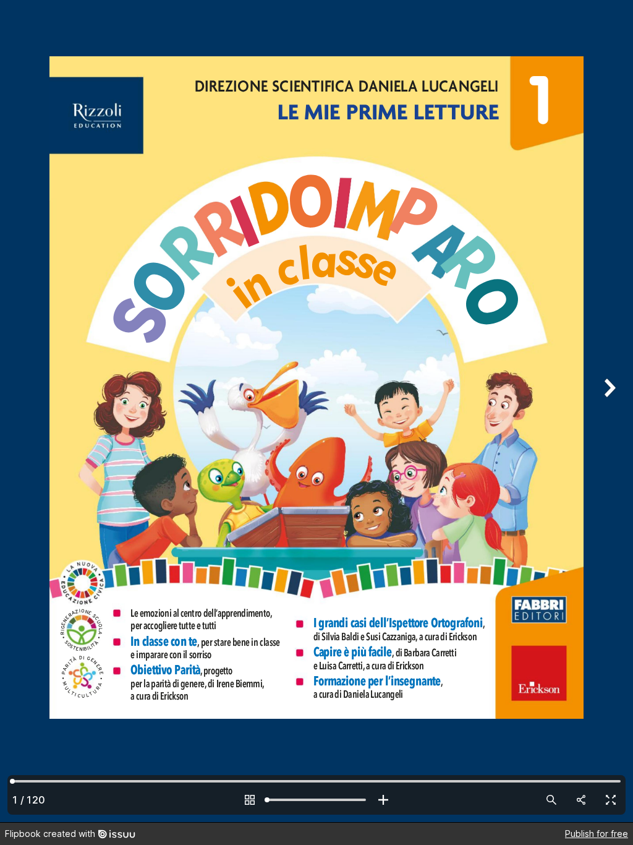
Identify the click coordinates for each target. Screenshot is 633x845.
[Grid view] (249, 799)
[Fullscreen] (610, 799)
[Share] (581, 799)
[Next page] (608, 411)
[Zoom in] (383, 799)
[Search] (551, 799)
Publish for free (596, 833)
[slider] (316, 800)
